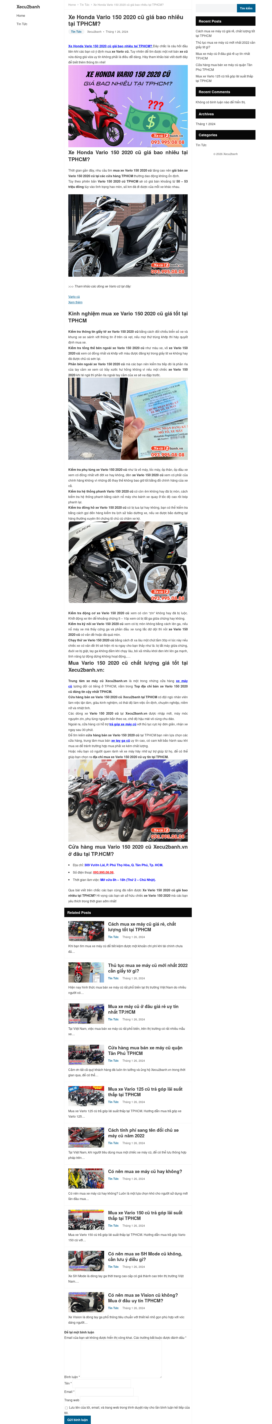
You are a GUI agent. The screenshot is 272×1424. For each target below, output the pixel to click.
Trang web (71, 1400)
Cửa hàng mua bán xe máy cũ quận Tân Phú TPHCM (145, 1050)
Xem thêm (75, 302)
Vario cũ (74, 296)
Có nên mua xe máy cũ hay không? (145, 1171)
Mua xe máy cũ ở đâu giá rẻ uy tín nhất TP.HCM (143, 1009)
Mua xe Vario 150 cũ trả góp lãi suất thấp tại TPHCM (145, 1215)
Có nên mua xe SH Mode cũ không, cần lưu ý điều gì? (145, 1256)
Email (69, 1391)
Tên (68, 1383)
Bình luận (72, 1377)
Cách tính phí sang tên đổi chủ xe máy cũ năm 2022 (143, 1133)
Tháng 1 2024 (205, 123)
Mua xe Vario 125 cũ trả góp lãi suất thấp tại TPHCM (145, 1092)
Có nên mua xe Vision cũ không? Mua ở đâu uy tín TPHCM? (143, 1298)
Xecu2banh (28, 6)
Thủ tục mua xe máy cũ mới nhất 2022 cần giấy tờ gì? (148, 968)
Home (21, 15)
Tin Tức (22, 24)
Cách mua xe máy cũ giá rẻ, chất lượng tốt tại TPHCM (142, 927)
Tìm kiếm (246, 8)
